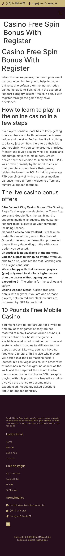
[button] (60, 13)
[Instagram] (8, 524)
